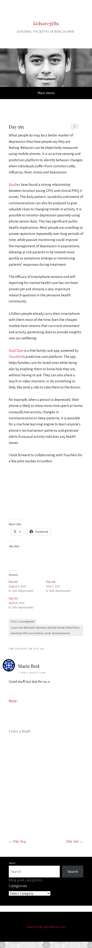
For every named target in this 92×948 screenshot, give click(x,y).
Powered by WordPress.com (45, 927)
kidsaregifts (46, 23)
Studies (14, 184)
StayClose (16, 350)
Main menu (46, 93)
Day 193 (13, 598)
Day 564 (17, 841)
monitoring (16, 633)
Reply (13, 701)
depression (41, 627)
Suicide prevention (61, 633)
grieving (52, 627)
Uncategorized (27, 621)
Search (12, 863)
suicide (47, 633)
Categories (18, 886)
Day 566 (74, 841)
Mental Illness (72, 627)
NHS (25, 633)
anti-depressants (27, 627)
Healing (61, 627)
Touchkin (16, 356)
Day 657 (13, 581)
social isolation (36, 633)
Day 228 (50, 581)
